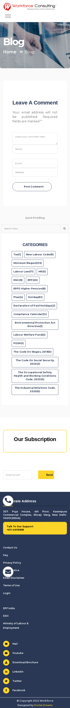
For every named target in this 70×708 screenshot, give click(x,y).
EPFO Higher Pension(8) (29, 288)
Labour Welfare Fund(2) (29, 334)
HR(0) (42, 271)
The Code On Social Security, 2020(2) (35, 362)
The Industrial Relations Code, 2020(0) (35, 389)
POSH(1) (18, 343)
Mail (15, 643)
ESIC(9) (18, 280)
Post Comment (34, 186)
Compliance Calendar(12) (30, 314)
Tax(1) (17, 254)
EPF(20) (33, 280)
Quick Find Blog (35, 217)
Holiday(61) (35, 297)
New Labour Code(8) (40, 254)
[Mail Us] (8, 571)
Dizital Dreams (43, 705)
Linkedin (17, 671)
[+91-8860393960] (8, 501)
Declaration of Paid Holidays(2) (34, 305)
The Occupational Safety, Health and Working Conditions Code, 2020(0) (35, 376)
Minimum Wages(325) (27, 263)
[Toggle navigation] (8, 16)
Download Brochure (25, 662)
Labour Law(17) (23, 271)
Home (9, 51)
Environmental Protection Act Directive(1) (35, 324)
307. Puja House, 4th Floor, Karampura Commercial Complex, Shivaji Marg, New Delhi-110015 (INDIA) (35, 515)
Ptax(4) (18, 297)
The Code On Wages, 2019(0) (32, 351)
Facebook (18, 690)
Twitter (17, 681)
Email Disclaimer (13, 577)
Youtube (17, 653)
